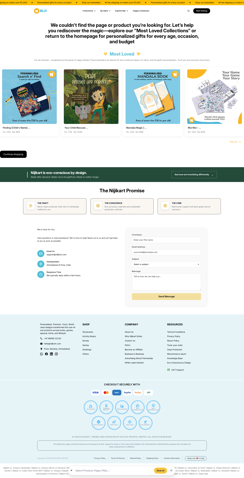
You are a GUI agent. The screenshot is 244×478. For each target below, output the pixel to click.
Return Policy (173, 341)
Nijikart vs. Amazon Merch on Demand (48, 468)
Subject (135, 259)
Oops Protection (174, 349)
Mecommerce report (176, 354)
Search (161, 470)
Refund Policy (135, 458)
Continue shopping (13, 154)
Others (85, 354)
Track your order (175, 345)
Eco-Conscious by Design (179, 363)
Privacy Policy (173, 336)
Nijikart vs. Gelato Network (218, 468)
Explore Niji (120, 11)
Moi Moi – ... (194, 127)
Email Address (138, 247)
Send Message (166, 296)
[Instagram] (56, 354)
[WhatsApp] (41, 354)
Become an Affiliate (134, 349)
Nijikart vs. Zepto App (198, 474)
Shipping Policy (152, 458)
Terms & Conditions (176, 332)
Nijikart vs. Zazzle (179, 474)
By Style (104, 11)
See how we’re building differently (194, 174)
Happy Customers (141, 11)
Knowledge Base (175, 358)
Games (85, 345)
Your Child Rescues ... (76, 127)
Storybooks (87, 332)
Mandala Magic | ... (136, 127)
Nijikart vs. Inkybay (52, 471)
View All (234, 142)
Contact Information (172, 458)
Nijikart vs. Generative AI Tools (191, 468)
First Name (137, 235)
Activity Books (89, 336)
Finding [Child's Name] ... (16, 127)
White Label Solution (134, 363)
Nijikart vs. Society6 (220, 471)
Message (136, 271)
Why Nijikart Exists (133, 336)
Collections (88, 11)
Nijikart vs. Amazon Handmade (16, 468)
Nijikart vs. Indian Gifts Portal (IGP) (28, 471)
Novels (85, 341)
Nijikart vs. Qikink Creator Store (175, 471)
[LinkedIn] (51, 354)
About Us (129, 332)
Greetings (86, 349)
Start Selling (201, 11)
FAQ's (127, 345)
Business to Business (134, 354)
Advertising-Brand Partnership (139, 358)
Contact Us (130, 341)
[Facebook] (46, 354)
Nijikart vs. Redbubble (200, 471)
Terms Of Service (118, 458)
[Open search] (188, 11)
